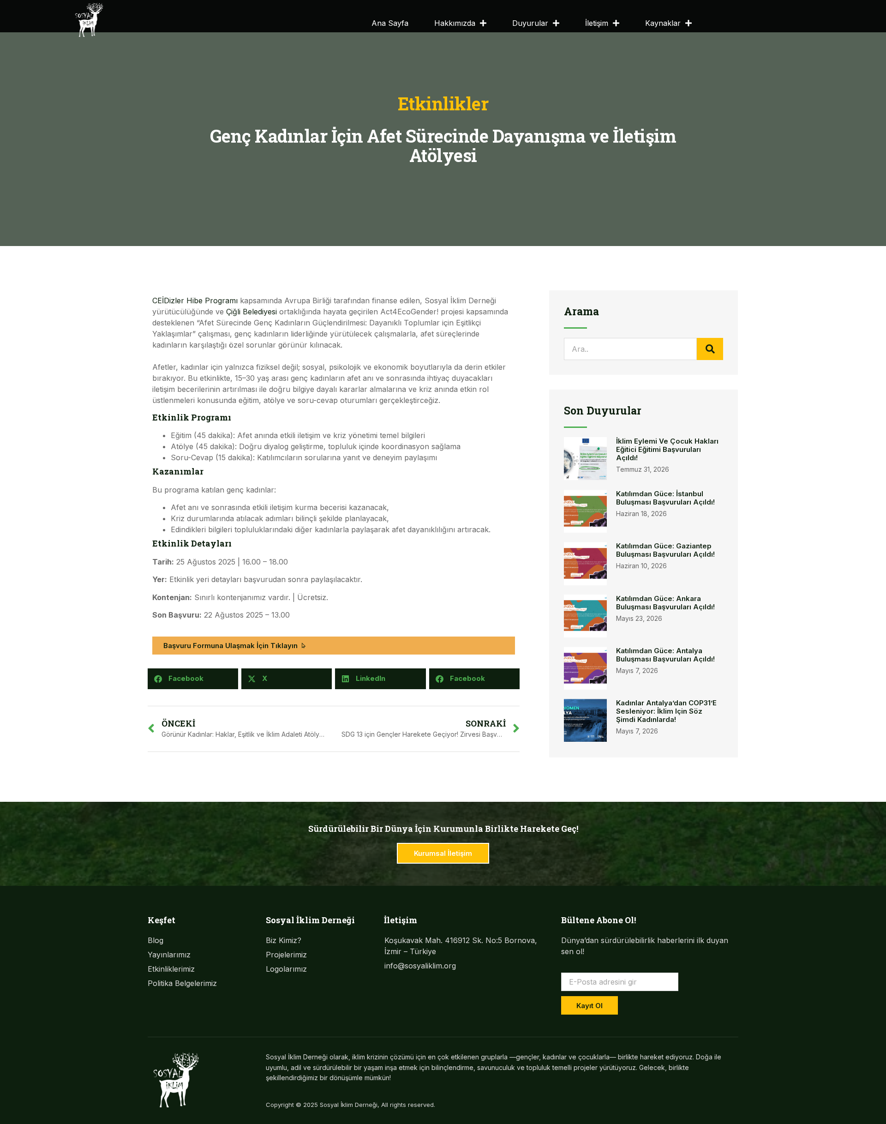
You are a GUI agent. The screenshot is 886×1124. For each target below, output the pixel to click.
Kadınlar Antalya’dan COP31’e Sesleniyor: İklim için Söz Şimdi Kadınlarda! (666, 711)
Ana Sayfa (389, 23)
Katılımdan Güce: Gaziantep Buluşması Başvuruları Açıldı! (665, 550)
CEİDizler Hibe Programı (195, 300)
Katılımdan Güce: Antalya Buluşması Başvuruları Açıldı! (665, 654)
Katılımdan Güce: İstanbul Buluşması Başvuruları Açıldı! (665, 497)
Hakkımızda (454, 23)
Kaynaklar (663, 23)
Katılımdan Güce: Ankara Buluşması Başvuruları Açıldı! (665, 602)
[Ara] (710, 349)
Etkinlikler (443, 103)
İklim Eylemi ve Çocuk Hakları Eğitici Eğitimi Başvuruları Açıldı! (667, 449)
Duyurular (530, 23)
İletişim (596, 23)
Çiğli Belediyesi (251, 311)
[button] (193, 678)
